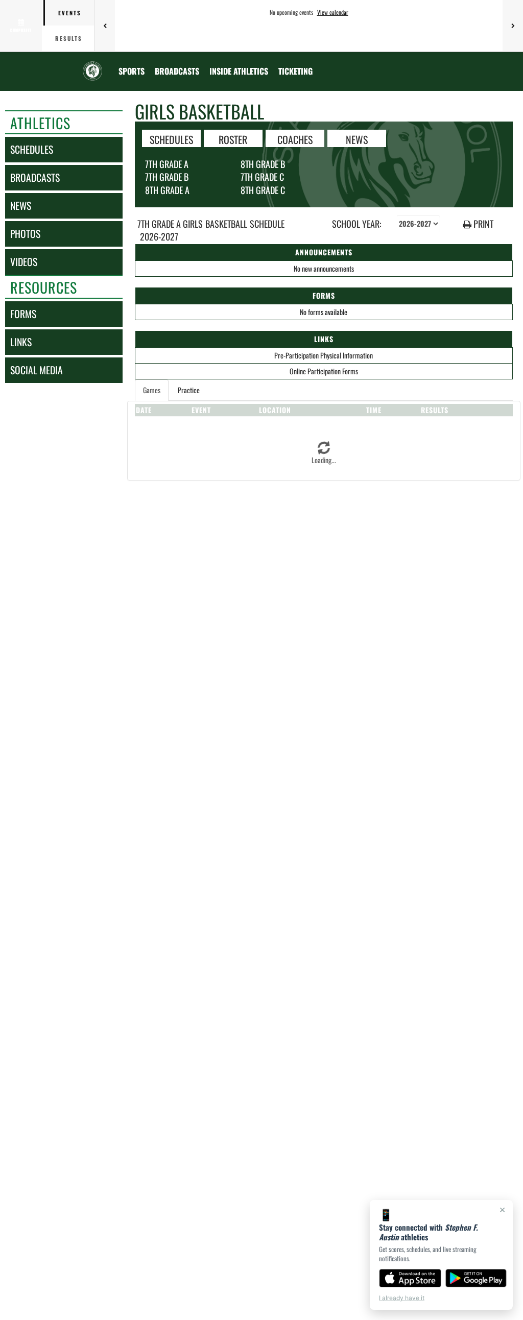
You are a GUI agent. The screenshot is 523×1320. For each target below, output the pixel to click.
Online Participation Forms (324, 371)
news (20, 205)
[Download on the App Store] (410, 1278)
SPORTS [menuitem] (131, 71)
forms (23, 313)
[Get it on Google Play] (476, 1278)
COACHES (295, 139)
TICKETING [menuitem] (295, 71)
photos (25, 233)
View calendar (332, 12)
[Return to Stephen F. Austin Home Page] (92, 65)
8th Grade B (263, 164)
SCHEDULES (171, 139)
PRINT (482, 224)
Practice (189, 390)
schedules (31, 149)
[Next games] (513, 25)
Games (151, 390)
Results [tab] (68, 38)
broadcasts (35, 177)
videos (23, 261)
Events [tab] (69, 13)
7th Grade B (166, 176)
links (21, 341)
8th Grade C (263, 190)
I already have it (401, 1298)
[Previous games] (104, 25)
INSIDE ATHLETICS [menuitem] (238, 71)
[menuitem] (177, 71)
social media (36, 370)
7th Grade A (166, 164)
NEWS (357, 139)
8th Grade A (167, 190)
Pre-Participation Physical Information (323, 355)
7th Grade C (262, 176)
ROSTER (233, 139)
